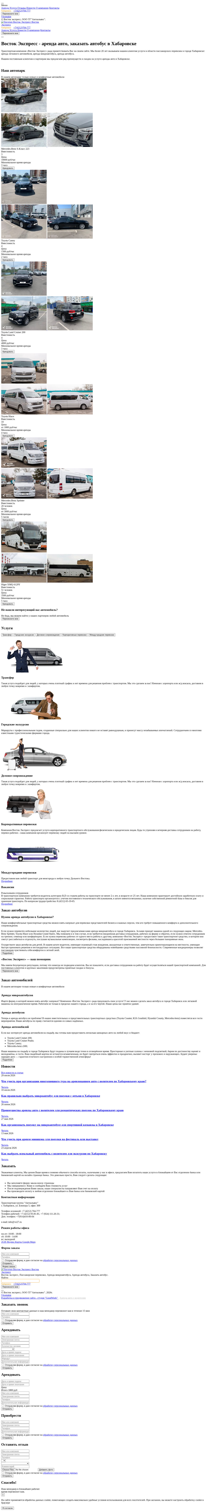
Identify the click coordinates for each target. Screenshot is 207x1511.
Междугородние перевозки (102, 635)
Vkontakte (6, 16)
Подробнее (7, 881)
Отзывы (21, 8)
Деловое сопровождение (48, 635)
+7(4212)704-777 (21, 10)
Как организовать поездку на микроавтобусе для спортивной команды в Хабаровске (57, 1124)
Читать (4, 1087)
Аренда (5, 8)
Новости (31, 8)
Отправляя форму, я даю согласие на (41, 1260)
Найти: (4, 1277)
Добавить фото (46, 1470)
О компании (42, 8)
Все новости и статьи (12, 1072)
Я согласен (7, 1508)
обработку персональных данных (60, 1260)
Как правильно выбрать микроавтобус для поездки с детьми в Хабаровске (50, 1095)
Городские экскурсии (24, 635)
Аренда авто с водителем (73, 1298)
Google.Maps (28, 1242)
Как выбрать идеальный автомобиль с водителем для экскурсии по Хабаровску (54, 1153)
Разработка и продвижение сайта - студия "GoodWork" (29, 1298)
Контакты (54, 8)
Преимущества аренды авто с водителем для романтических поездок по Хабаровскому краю (62, 1110)
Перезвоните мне (10, 14)
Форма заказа (8, 1266)
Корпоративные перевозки (75, 635)
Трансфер (7, 635)
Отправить (7, 1263)
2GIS (4, 1242)
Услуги (13, 8)
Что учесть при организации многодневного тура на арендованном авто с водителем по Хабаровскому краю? (73, 1081)
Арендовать (7, 168)
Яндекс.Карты (14, 1242)
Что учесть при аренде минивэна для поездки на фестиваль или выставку (49, 1139)
